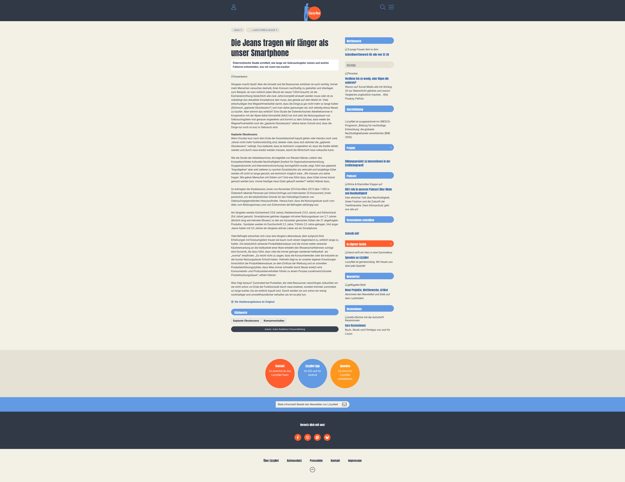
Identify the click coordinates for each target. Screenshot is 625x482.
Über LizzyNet (271, 460)
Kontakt (335, 460)
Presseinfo (316, 460)
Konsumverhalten (274, 320)
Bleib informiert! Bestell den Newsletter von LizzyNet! (308, 404)
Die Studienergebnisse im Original (254, 301)
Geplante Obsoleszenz (246, 320)
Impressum (355, 460)
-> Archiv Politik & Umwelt (262, 30)
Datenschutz (294, 460)
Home (237, 30)
